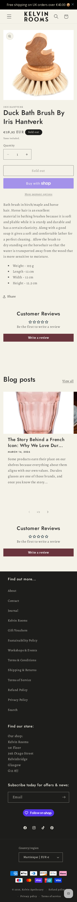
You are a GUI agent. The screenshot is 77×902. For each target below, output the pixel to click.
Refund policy (57, 889)
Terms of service (51, 896)
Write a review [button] (38, 338)
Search (13, 710)
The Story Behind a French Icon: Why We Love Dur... (36, 443)
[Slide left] (29, 512)
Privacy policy (28, 896)
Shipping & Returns (22, 670)
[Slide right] (47, 512)
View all (68, 381)
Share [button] (11, 296)
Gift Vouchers (17, 630)
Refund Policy (18, 690)
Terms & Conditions (22, 660)
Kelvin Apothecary (33, 889)
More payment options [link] (39, 194)
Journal (13, 610)
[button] (9, 17)
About (12, 591)
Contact (13, 601)
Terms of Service (19, 680)
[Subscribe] (64, 797)
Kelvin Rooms (17, 620)
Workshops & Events (22, 650)
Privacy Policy (18, 700)
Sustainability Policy (23, 640)
